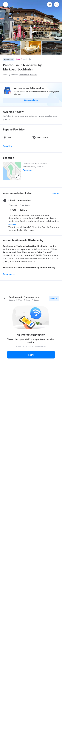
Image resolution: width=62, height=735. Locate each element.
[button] (12, 171)
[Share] (56, 4)
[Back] (5, 4)
